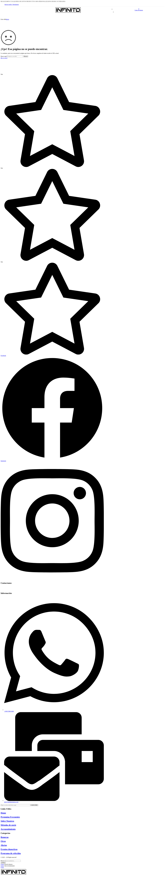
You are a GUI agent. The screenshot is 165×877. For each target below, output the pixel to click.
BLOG (53, 16)
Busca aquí (4, 56)
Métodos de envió (8, 825)
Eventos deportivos (9, 849)
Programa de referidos (11, 853)
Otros (3, 841)
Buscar (26, 56)
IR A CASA (4, 58)
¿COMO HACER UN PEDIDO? (68, 16)
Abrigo (4, 845)
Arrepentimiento (8, 829)
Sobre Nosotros (7, 821)
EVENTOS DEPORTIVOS (18, 16)
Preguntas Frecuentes (10, 817)
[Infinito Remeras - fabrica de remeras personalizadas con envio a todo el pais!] (68, 13)
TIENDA (3, 16)
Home (3, 813)
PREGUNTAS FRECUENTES (38, 16)
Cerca (2, 864)
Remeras (5, 837)
